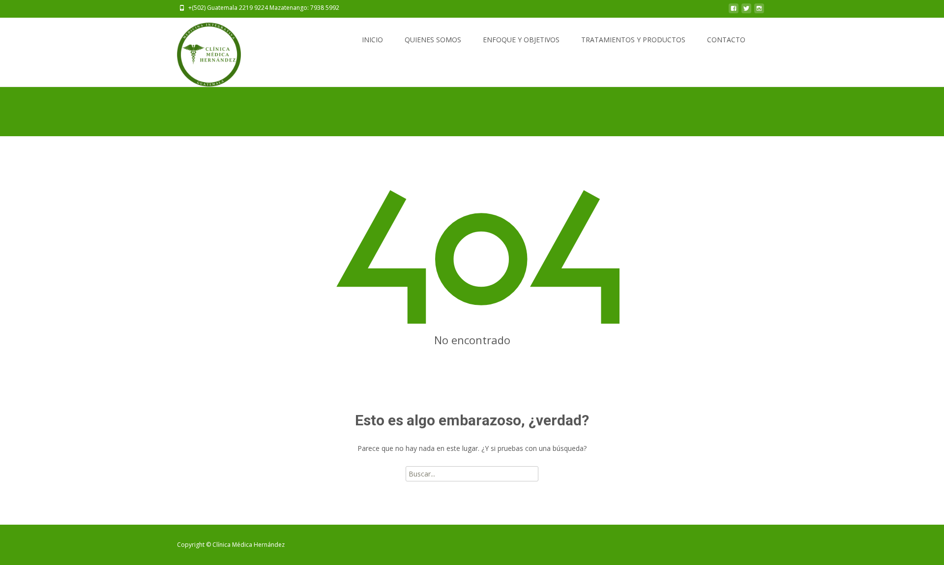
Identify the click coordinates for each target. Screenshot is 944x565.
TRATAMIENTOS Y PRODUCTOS (633, 39)
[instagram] (759, 11)
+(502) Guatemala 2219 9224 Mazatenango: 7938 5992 (263, 7)
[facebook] (733, 11)
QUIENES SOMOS (433, 39)
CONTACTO (726, 39)
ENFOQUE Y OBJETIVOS (521, 39)
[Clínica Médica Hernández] (201, 52)
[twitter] (746, 11)
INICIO (372, 39)
